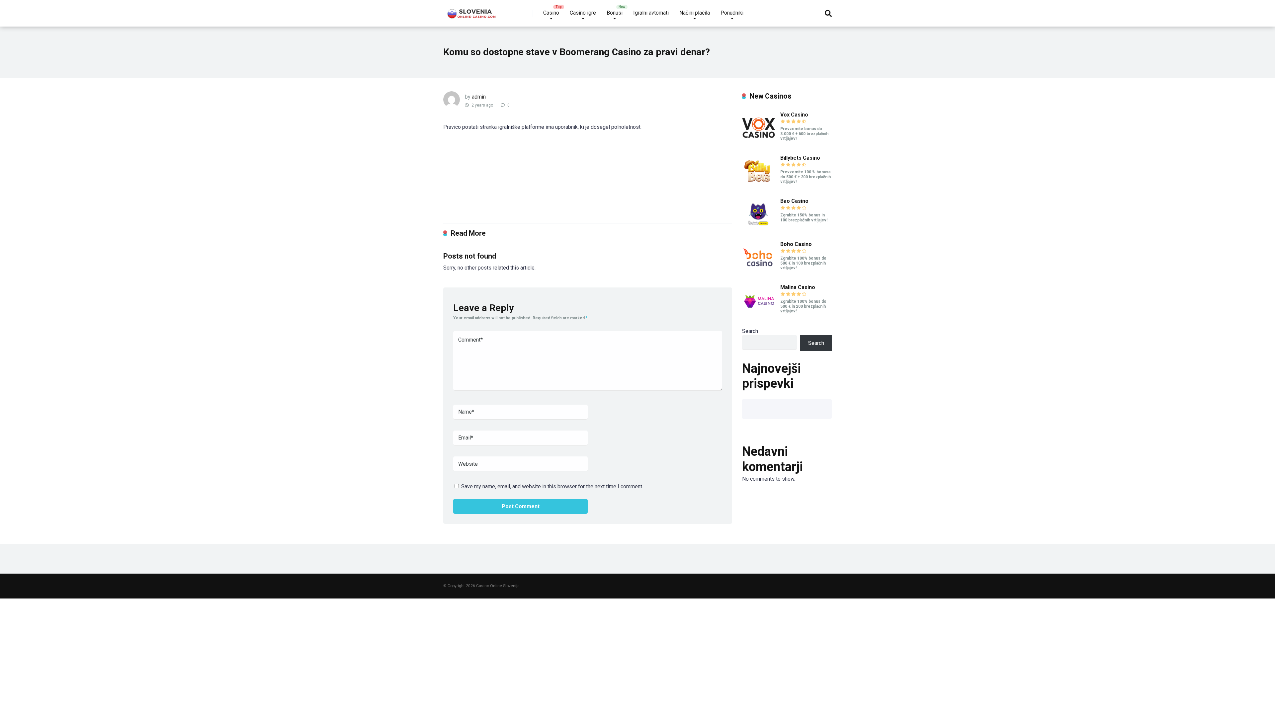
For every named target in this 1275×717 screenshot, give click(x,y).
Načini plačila (694, 13)
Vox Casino (794, 115)
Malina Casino (797, 287)
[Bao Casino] (758, 229)
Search (750, 331)
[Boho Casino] (758, 272)
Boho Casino (796, 244)
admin (479, 97)
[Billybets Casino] (758, 186)
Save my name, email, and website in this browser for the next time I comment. (552, 486)
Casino (551, 13)
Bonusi (615, 13)
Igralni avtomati (651, 13)
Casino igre (583, 13)
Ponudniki (732, 13)
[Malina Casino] (758, 315)
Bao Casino (794, 201)
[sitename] (472, 11)
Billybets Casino (800, 158)
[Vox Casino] (758, 143)
